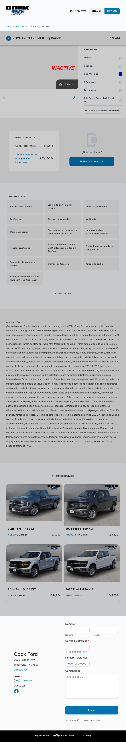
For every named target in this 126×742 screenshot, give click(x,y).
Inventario (18, 27)
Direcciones (21, 669)
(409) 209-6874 (77, 11)
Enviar (92, 710)
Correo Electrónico (77, 640)
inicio (8, 27)
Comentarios (73, 670)
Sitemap (85, 735)
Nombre (71, 623)
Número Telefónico (76, 657)
